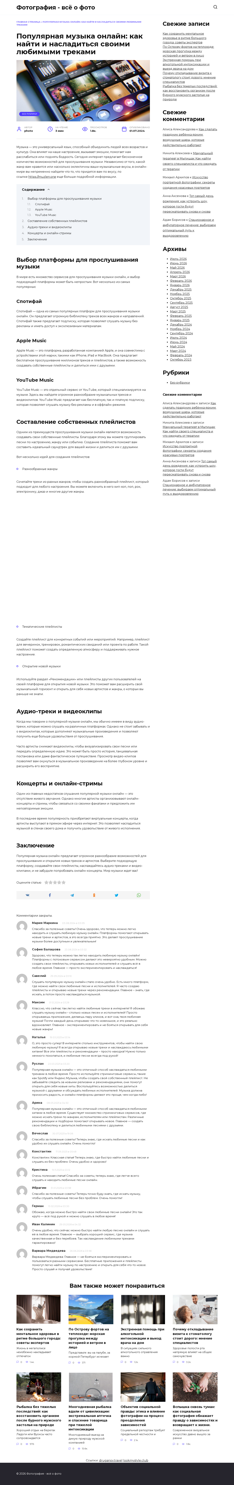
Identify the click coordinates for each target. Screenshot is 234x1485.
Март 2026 (178, 276)
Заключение (37, 239)
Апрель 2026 (180, 272)
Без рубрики (29, 114)
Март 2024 (178, 351)
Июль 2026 (178, 259)
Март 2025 (178, 311)
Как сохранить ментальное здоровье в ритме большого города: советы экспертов (184, 38)
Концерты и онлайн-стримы (49, 233)
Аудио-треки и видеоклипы (50, 227)
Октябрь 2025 (180, 298)
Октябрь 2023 (180, 359)
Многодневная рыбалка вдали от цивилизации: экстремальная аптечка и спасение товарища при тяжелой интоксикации (90, 1418)
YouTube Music (45, 215)
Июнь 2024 (178, 342)
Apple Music (43, 209)
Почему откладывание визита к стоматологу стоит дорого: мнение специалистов (189, 77)
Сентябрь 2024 (181, 333)
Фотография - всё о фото (55, 7)
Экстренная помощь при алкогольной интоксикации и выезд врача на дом (186, 64)
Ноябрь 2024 (180, 329)
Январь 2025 (180, 320)
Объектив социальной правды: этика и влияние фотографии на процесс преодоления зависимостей (143, 1416)
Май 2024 (177, 346)
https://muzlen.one (42, 177)
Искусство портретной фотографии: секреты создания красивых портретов (189, 183)
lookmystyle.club (135, 1460)
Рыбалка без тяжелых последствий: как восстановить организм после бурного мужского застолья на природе (38, 1416)
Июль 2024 (178, 337)
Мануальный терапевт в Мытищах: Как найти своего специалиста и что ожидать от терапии (189, 431)
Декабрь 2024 (181, 324)
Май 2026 (177, 267)
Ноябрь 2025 (180, 294)
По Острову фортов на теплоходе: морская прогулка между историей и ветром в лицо (188, 51)
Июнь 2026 (178, 263)
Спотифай (42, 204)
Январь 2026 (180, 285)
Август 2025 (179, 307)
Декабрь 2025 (181, 289)
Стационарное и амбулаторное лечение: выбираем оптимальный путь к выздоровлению (189, 489)
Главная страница (28, 22)
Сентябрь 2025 (181, 302)
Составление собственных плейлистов (57, 221)
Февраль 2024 (181, 355)
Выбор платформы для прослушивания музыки (65, 198)
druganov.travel (110, 1460)
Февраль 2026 (181, 281)
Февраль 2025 (181, 316)
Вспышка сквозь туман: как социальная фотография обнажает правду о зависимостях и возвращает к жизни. (195, 1416)
